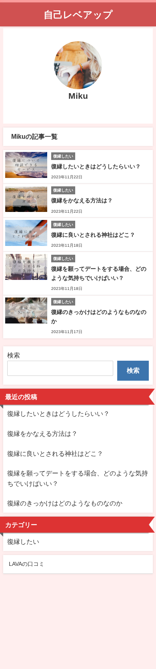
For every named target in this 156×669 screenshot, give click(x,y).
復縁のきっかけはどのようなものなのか (64, 503)
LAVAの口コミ (26, 564)
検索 (13, 355)
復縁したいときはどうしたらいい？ (96, 166)
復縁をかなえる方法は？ (82, 200)
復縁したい (23, 541)
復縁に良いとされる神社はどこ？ (93, 235)
